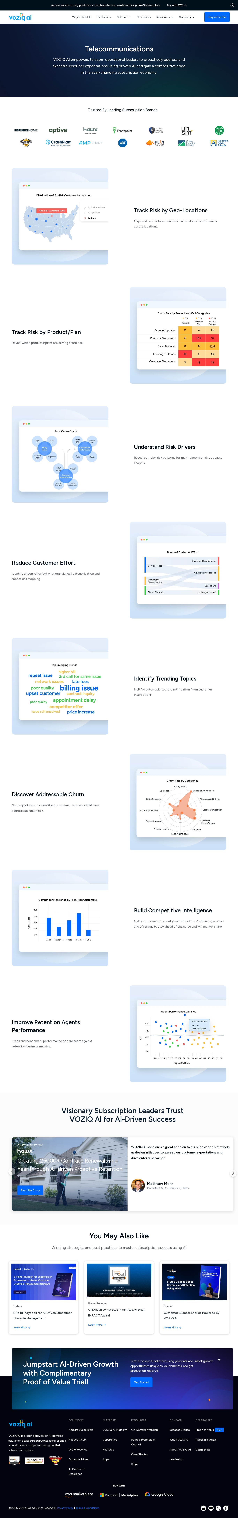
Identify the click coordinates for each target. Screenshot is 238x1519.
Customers (144, 17)
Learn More (20, 1327)
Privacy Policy (65, 1508)
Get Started (141, 1382)
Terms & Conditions (87, 1508)
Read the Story (30, 1190)
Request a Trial (217, 17)
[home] (20, 17)
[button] (104, 17)
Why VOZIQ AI (81, 17)
